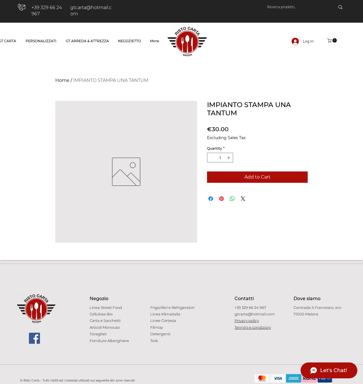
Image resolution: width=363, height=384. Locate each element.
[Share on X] (243, 198)
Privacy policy (247, 320)
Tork (154, 340)
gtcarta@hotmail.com (255, 314)
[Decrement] (211, 157)
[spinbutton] (220, 157)
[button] (332, 40)
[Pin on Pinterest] (221, 198)
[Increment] (229, 157)
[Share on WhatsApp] (232, 198)
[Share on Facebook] (210, 198)
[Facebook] (34, 338)
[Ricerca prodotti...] (340, 7)
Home (62, 80)
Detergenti (160, 334)
